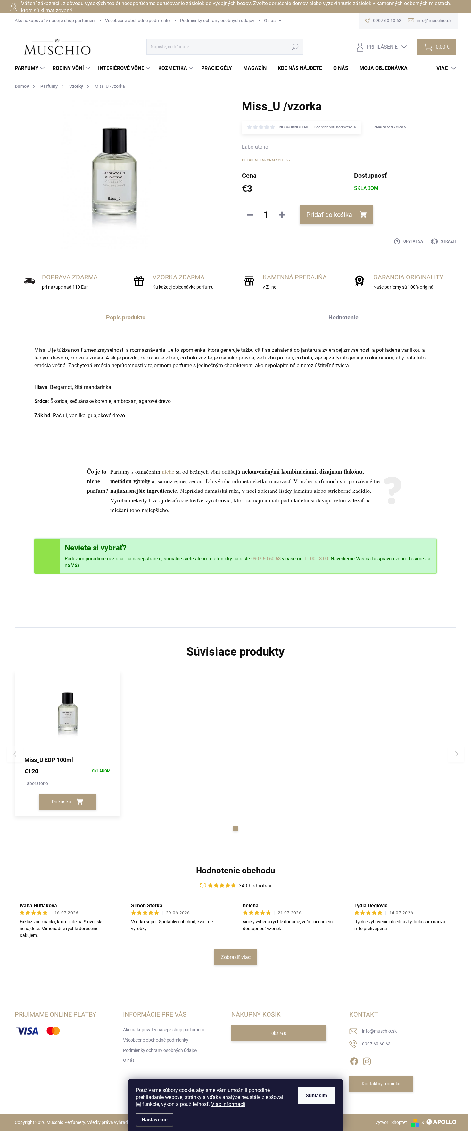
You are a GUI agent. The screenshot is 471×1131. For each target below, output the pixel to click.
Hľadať (295, 46)
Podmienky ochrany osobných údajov (217, 20)
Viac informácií (228, 1104)
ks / (278, 1033)
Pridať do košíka (329, 215)
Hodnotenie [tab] (343, 317)
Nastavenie (155, 1120)
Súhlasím (316, 1096)
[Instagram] (367, 1060)
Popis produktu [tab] (125, 317)
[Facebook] (354, 1060)
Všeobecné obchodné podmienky (137, 20)
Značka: (390, 127)
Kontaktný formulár (381, 1083)
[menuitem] (30, 68)
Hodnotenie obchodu (235, 870)
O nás (270, 20)
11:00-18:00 (316, 559)
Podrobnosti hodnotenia (335, 127)
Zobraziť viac (236, 957)
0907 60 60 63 (266, 559)
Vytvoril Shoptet (391, 1122)
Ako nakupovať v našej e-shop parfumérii (55, 20)
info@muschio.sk (379, 1031)
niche (168, 471)
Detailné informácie (263, 160)
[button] (235, 828)
